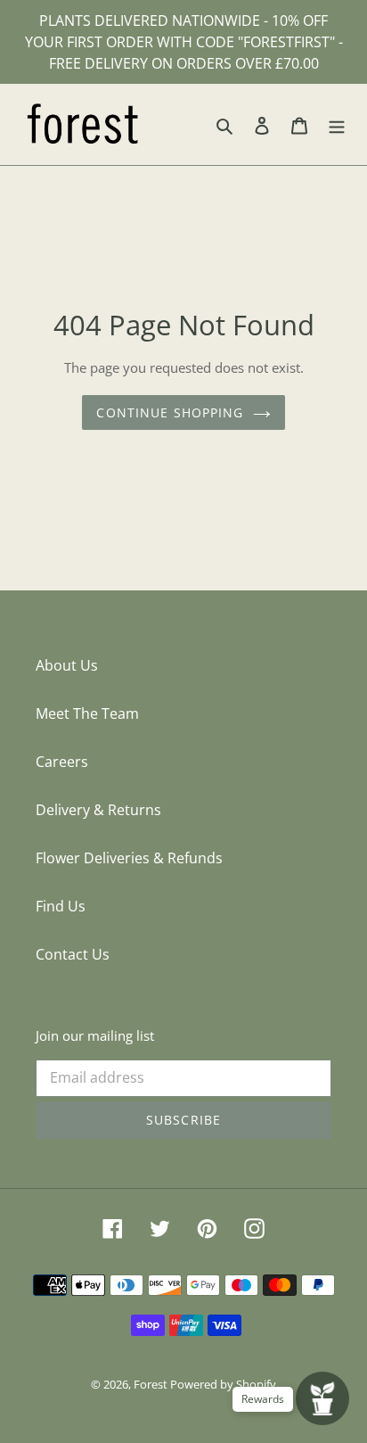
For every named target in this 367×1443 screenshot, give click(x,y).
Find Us (61, 906)
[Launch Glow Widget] (322, 1398)
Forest (152, 1384)
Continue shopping (169, 412)
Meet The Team (87, 713)
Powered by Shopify (223, 1384)
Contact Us (73, 954)
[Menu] (336, 124)
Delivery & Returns (98, 810)
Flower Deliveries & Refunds (129, 858)
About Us (67, 665)
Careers (62, 761)
